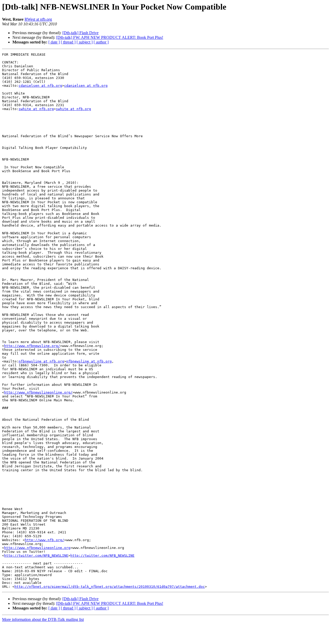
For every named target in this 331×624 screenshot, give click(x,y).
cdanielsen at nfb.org (40, 86)
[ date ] (54, 42)
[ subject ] (85, 42)
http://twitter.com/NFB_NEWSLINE (36, 555)
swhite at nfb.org (36, 109)
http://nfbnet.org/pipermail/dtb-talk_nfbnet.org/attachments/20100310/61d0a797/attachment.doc (109, 587)
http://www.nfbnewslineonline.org (37, 548)
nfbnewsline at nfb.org (41, 361)
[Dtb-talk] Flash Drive (80, 33)
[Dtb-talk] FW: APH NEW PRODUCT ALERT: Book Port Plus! (109, 37)
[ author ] (101, 42)
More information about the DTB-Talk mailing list (43, 619)
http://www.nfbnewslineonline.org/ (38, 392)
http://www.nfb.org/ (44, 540)
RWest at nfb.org (38, 19)
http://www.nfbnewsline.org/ (32, 346)
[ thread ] (68, 42)
